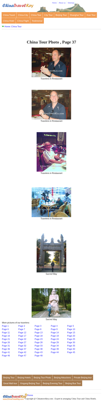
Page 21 (6, 339)
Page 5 (70, 326)
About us (62, 3)
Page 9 (54, 329)
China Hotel (8, 21)
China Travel (9, 15)
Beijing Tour (61, 15)
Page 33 (39, 346)
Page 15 (71, 332)
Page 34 (55, 346)
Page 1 (5, 326)
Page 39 (55, 349)
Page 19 (55, 336)
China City (23, 15)
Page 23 (39, 339)
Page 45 (71, 352)
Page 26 (6, 342)
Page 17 (22, 336)
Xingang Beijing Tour (30, 383)
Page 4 (54, 326)
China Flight (23, 21)
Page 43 (39, 352)
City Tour (48, 15)
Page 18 (39, 336)
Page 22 (22, 339)
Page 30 (71, 342)
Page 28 (39, 342)
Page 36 (6, 349)
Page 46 (6, 355)
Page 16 (6, 336)
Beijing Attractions (62, 377)
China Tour (36, 15)
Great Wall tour (10, 383)
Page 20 (71, 336)
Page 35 (71, 346)
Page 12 (22, 332)
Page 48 (39, 355)
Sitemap (71, 3)
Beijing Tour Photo (42, 377)
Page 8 (38, 329)
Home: (7, 26)
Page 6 (5, 329)
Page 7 (21, 329)
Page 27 (22, 342)
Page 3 (38, 326)
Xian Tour (91, 15)
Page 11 (6, 332)
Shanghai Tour (77, 15)
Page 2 (21, 326)
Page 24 (55, 339)
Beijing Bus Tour (73, 383)
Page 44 (55, 352)
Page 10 (71, 329)
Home (54, 3)
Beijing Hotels (24, 377)
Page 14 (55, 332)
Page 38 (39, 349)
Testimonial (37, 21)
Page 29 (55, 342)
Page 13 (39, 332)
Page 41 (6, 352)
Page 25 (71, 339)
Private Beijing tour (83, 377)
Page (22, 346)
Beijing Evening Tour (52, 383)
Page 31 (6, 346)
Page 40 (71, 349)
